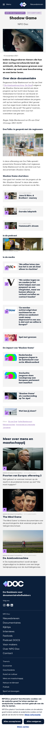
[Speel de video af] (23, 40)
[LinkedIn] (11, 605)
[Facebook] (8, 605)
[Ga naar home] (23, 4)
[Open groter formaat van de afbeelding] (23, 244)
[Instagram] (4, 605)
